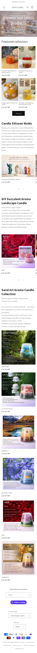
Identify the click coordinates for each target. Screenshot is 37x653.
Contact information (29, 645)
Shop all (19, 30)
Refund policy (7, 645)
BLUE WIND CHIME (7, 493)
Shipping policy (19, 648)
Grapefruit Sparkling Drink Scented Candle (9, 71)
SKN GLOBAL (10, 642)
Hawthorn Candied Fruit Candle (25, 71)
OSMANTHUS (5, 577)
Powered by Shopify (19, 642)
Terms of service (17, 645)
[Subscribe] (29, 595)
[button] (4, 7)
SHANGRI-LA (5, 451)
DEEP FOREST (5, 366)
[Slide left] (14, 189)
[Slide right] (23, 189)
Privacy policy (30, 642)
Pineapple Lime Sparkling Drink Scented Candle (26, 103)
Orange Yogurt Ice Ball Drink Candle (9, 103)
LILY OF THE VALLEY (7, 409)
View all (18, 113)
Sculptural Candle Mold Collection (11, 179)
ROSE (3, 270)
